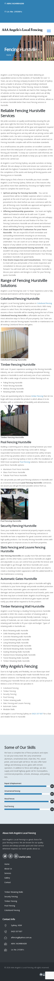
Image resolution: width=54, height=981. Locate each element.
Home (8, 55)
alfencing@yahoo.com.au (21, 937)
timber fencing (37, 396)
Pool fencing (25, 462)
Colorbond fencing (44, 303)
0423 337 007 (37, 713)
